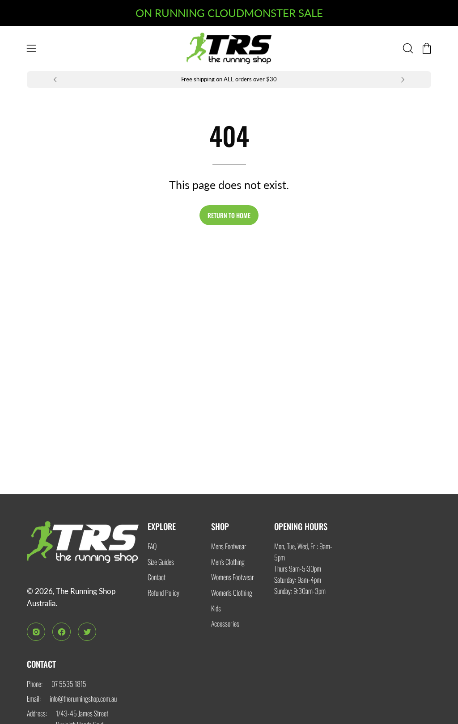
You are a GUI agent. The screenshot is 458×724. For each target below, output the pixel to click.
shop (220, 526)
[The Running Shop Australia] (229, 48)
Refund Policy (163, 592)
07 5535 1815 (68, 683)
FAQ (152, 546)
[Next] (403, 80)
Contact (156, 577)
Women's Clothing (231, 592)
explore (162, 526)
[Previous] (55, 80)
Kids (216, 607)
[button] (407, 48)
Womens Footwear (232, 577)
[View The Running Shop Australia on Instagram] (36, 632)
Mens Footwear (228, 546)
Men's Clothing (228, 561)
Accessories (225, 623)
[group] (229, 79)
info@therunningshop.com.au (83, 698)
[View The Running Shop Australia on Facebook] (61, 632)
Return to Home (229, 215)
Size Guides (161, 561)
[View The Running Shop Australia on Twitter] (87, 632)
